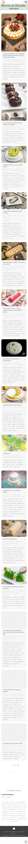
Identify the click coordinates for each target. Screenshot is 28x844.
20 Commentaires (20, 496)
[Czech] (10, 794)
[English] (3, 794)
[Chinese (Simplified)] (11, 794)
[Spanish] (7, 794)
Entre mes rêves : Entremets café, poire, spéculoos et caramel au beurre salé (13, 632)
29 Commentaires (20, 129)
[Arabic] (12, 794)
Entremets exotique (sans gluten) (12, 405)
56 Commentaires (6, 318)
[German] (4, 794)
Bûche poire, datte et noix (10, 539)
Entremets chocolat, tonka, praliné (12, 743)
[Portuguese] (8, 794)
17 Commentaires (20, 61)
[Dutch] (6, 794)
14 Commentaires (6, 545)
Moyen (18, 215)
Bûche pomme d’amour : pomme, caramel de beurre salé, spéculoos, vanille (13, 310)
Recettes (18, 59)
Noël (21, 215)
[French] (2, 794)
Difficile (4, 169)
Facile (4, 59)
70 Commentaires (20, 364)
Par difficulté (13, 59)
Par (5, 61)
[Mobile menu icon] (26, 2)
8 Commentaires (19, 457)
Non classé (13, 746)
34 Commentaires (20, 171)
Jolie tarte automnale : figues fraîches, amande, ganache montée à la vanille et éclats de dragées (14, 55)
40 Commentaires (20, 411)
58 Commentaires (20, 749)
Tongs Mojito (6, 453)
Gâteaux (8, 59)
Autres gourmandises (7, 215)
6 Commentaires (6, 221)
